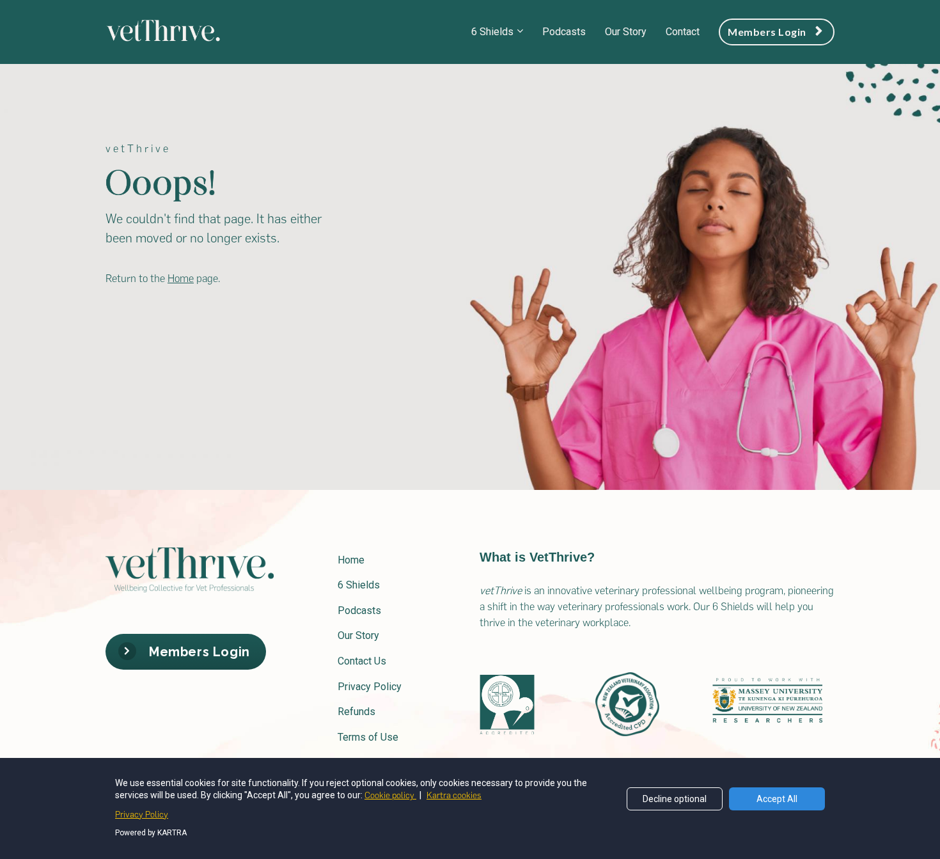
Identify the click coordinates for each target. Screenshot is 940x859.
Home (351, 560)
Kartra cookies (454, 795)
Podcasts (564, 32)
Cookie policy (390, 795)
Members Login (767, 32)
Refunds (356, 711)
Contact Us (362, 661)
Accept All (776, 799)
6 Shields (492, 32)
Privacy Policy (370, 687)
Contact (683, 32)
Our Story (625, 32)
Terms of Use (368, 737)
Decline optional (675, 799)
